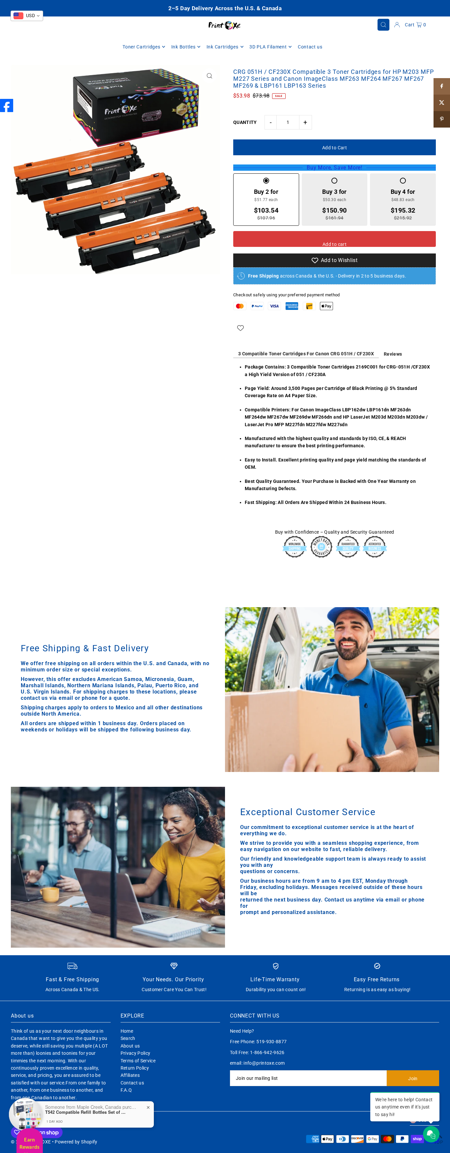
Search (128, 1038)
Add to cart (335, 244)
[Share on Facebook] (442, 86)
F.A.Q (126, 1090)
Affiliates (130, 1075)
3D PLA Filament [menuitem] (268, 46)
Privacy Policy (136, 1053)
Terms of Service (138, 1060)
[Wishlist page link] (240, 328)
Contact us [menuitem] (310, 46)
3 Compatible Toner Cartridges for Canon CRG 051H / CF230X (306, 353)
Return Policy (135, 1068)
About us (130, 1046)
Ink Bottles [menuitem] (183, 46)
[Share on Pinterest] (442, 119)
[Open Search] (383, 24)
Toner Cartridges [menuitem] (141, 46)
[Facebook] (6, 105)
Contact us (132, 1082)
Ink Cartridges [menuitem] (223, 46)
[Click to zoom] (209, 75)
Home (127, 1031)
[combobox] (27, 16)
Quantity (245, 122)
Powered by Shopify (76, 1141)
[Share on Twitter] (442, 103)
